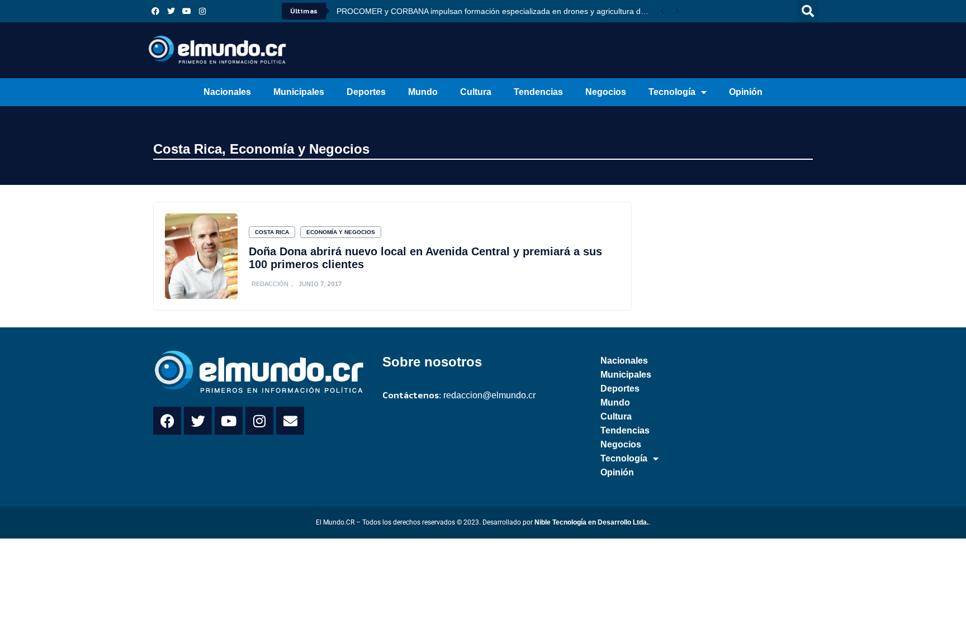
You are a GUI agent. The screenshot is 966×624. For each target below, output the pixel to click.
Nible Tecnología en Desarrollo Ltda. (591, 522)
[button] (808, 11)
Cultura (475, 92)
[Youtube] (187, 11)
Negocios (605, 92)
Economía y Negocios (300, 148)
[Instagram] (202, 11)
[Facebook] (155, 11)
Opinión (746, 92)
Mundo (423, 92)
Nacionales (227, 92)
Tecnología (671, 92)
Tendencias (538, 92)
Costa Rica (187, 148)
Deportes (366, 92)
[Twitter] (171, 11)
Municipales (298, 92)
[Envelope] (290, 421)
